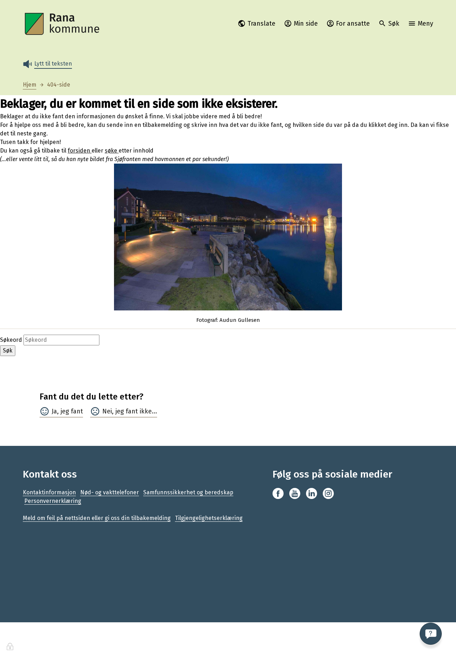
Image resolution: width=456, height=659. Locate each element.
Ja (54, 411)
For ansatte (353, 23)
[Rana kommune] (63, 24)
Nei (107, 411)
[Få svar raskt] (431, 634)
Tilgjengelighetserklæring (209, 518)
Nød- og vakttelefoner (109, 492)
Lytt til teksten (53, 63)
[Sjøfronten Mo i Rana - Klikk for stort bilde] (228, 237)
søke (112, 150)
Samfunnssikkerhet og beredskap (188, 492)
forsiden (80, 150)
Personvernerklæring (52, 501)
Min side (306, 23)
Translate (261, 23)
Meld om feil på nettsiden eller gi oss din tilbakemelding (97, 518)
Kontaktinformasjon (49, 492)
